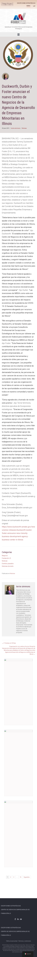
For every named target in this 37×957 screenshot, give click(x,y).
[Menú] (18, 34)
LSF (34, 6)
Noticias (24, 128)
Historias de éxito (7, 566)
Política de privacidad (11, 941)
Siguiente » (27, 877)
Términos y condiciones (24, 941)
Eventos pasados (8, 563)
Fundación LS (6, 558)
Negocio (5, 555)
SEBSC (28, 5)
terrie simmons (15, 128)
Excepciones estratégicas (26, 3)
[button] (15, 919)
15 (20, 877)
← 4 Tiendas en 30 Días (9, 643)
